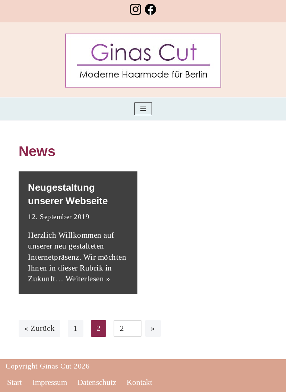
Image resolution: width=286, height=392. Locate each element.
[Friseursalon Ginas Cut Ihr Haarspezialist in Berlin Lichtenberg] (143, 61)
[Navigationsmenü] (143, 108)
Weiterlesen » (88, 278)
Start (14, 382)
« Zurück (39, 328)
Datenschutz (96, 382)
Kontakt (139, 382)
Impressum (49, 382)
